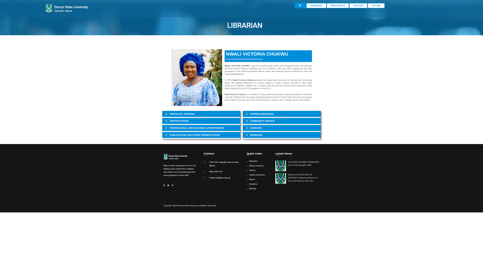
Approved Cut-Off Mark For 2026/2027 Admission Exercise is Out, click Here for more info (303, 177)
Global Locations (256, 166)
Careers (252, 170)
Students (253, 184)
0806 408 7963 (216, 172)
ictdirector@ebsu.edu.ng (219, 178)
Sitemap (252, 188)
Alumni (252, 179)
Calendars (253, 161)
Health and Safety (257, 175)
